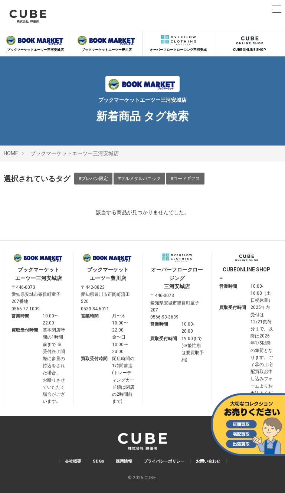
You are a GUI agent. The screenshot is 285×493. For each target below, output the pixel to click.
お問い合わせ (208, 461)
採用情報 (124, 461)
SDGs (98, 461)
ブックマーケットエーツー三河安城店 (35, 50)
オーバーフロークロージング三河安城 (178, 50)
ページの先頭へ (269, 477)
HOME (11, 153)
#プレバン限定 (93, 178)
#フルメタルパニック (139, 178)
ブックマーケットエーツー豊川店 (107, 50)
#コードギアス (185, 178)
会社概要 (73, 461)
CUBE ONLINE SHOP (249, 50)
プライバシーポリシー (164, 461)
